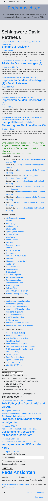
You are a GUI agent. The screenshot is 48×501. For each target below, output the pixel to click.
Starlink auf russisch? (15, 46)
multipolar (10, 264)
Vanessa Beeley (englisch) (17, 293)
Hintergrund (11, 253)
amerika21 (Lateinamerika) (17, 338)
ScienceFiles (11, 288)
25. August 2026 (9, 410)
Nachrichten (26, 413)
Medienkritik (6, 42)
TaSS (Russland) (13, 362)
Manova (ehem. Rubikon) (16, 261)
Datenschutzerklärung (35, 492)
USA (40, 42)
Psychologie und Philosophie (12, 119)
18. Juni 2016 (6, 87)
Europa (15, 77)
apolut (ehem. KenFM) (15, 231)
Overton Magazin (13, 275)
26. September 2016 (9, 67)
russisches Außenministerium (18, 306)
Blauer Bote (11, 229)
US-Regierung (12, 320)
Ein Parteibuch (12, 269)
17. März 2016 (6, 129)
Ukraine (36, 42)
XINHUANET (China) (14, 365)
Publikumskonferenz (14, 283)
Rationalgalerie (12, 285)
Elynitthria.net (12, 239)
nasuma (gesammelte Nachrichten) (20, 346)
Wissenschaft (6, 44)
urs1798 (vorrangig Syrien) (17, 291)
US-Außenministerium (15, 314)
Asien (10, 117)
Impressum (40, 497)
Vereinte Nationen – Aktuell (17, 322)
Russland (30, 42)
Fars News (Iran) (13, 341)
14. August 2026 (9, 451)
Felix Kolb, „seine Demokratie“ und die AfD (23, 405)
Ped (11, 50)
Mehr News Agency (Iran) (17, 343)
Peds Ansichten (24, 8)
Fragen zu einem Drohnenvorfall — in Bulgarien (24, 420)
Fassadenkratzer (13, 245)
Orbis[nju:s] (11, 272)
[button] (43, 23)
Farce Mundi (11, 242)
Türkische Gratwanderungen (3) (22, 63)
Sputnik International (15, 360)
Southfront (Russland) (15, 357)
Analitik (9, 221)
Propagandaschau (13, 280)
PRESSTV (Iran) (12, 352)
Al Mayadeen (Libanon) (16, 335)
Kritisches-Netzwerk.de (16, 256)
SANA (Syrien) (12, 354)
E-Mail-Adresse (8, 458)
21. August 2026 (9, 426)
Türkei (36, 61)
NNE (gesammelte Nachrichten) (19, 349)
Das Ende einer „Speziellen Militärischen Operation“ (18, 433)
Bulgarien (6, 413)
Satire (15, 416)
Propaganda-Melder (14, 277)
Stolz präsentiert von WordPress (16, 484)
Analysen (5, 61)
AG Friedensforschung (15, 218)
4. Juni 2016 (6, 107)
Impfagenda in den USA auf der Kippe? (21, 446)
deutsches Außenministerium (18, 301)
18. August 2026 (9, 439)
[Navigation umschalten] (44, 26)
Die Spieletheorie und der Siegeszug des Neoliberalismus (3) (24, 123)
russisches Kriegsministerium (18, 309)
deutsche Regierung (14, 304)
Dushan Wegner (12, 234)
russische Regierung (14, 312)
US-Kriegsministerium (15, 317)
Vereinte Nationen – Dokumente (19, 325)
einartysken (11, 237)
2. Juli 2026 (6, 50)
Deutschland (7, 400)
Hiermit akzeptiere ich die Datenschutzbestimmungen (13, 462)
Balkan (10, 77)
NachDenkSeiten (13, 266)
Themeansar (9, 487)
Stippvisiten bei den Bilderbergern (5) (23, 101)
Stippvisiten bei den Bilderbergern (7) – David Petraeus (23, 81)
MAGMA (9, 258)
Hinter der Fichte (13, 250)
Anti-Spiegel (11, 223)
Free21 (9, 248)
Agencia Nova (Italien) (15, 333)
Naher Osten (12, 61)
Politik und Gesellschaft (18, 42)
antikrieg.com (12, 226)
